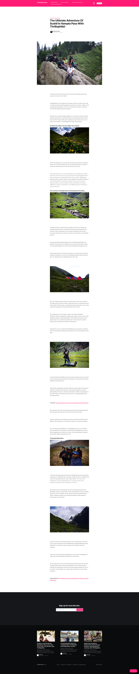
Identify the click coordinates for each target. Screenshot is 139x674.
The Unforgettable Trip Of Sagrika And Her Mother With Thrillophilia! (72, 403)
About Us (58, 664)
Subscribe (99, 3)
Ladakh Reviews (54, 2)
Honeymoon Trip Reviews (56, 4)
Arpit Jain (41, 654)
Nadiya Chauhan (56, 31)
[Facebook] (94, 2)
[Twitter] (94, 3)
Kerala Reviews (69, 664)
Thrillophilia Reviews (42, 2)
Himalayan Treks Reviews (77, 2)
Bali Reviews (63, 664)
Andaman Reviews (65, 2)
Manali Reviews (75, 664)
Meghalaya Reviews (82, 664)
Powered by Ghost (99, 664)
